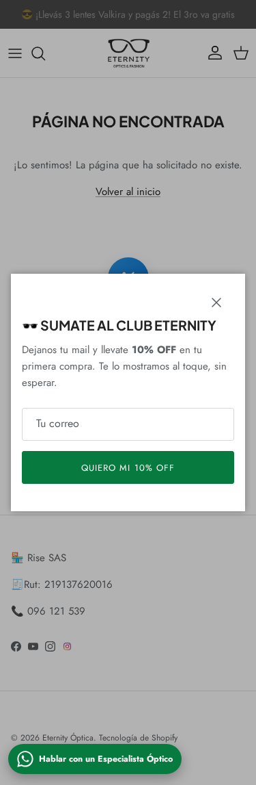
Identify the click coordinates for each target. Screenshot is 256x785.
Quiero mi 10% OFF (128, 467)
